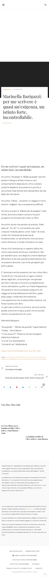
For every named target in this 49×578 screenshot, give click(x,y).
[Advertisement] (24, 36)
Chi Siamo (35, 564)
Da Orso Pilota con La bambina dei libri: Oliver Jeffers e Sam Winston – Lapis (10, 429)
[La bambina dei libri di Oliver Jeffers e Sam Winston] (37, 421)
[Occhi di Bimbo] (24, 4)
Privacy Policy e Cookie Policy (19, 568)
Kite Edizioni (10, 357)
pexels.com (30, 509)
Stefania (8, 123)
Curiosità (7, 89)
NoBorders (13, 359)
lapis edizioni (20, 357)
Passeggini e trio (32, 551)
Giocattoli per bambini (19, 564)
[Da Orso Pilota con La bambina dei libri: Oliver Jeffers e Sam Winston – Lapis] (12, 416)
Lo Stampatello (31, 357)
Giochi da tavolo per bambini (24, 560)
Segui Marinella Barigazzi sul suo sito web (21, 351)
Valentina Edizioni (39, 359)
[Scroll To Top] (45, 574)
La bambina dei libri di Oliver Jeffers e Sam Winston (37, 438)
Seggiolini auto (16, 551)
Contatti (38, 568)
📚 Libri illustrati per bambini (24, 555)
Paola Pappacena (25, 359)
